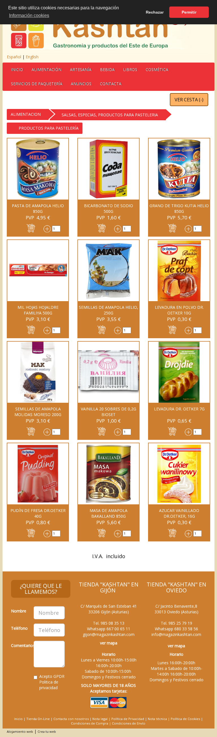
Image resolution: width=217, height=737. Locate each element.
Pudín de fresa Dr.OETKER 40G (38, 513)
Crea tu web (47, 731)
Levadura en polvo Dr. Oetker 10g (179, 310)
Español (14, 56)
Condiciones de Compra (89, 723)
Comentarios (20, 645)
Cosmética (157, 69)
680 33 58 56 (186, 628)
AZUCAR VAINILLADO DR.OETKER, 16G (179, 513)
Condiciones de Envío (128, 723)
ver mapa (108, 643)
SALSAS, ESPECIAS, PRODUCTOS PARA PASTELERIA (110, 114)
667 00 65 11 (118, 628)
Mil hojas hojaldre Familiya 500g (38, 310)
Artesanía (81, 69)
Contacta (110, 83)
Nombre (18, 611)
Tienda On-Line (38, 719)
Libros (130, 69)
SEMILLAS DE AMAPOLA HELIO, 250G (108, 310)
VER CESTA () (189, 100)
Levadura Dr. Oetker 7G (179, 409)
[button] (31, 227)
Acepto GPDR (51, 682)
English (32, 56)
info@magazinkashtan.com (176, 634)
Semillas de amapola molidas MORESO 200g (37, 411)
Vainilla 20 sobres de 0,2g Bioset (108, 411)
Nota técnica (157, 719)
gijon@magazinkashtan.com (108, 634)
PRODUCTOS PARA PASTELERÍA (49, 128)
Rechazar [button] (155, 12)
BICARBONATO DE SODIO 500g (108, 208)
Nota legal (100, 719)
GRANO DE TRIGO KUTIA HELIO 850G (179, 208)
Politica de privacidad (48, 684)
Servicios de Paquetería (36, 83)
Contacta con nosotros (71, 719)
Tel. (108, 623)
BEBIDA (107, 69)
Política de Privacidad (127, 719)
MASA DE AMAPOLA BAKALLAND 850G (108, 513)
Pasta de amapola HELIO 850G (38, 208)
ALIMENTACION (26, 114)
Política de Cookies (185, 719)
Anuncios (81, 83)
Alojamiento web (20, 731)
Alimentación (47, 69)
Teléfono (19, 628)
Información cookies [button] (29, 15)
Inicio (17, 69)
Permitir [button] (189, 12)
